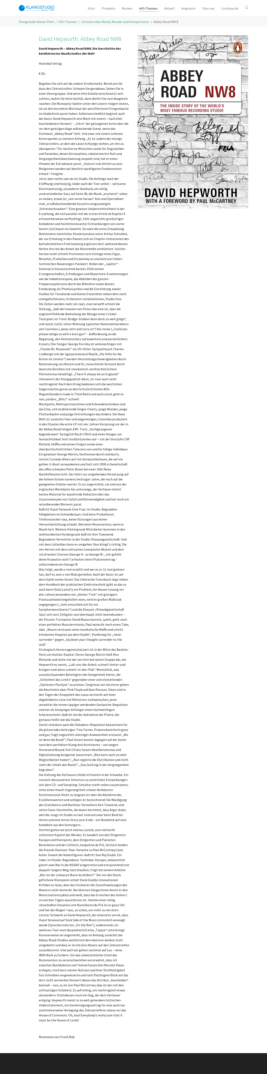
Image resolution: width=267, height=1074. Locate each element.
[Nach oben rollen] (258, 1065)
